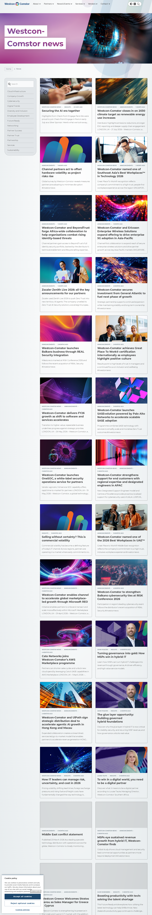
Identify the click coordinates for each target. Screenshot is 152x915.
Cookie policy (36, 891)
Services (11, 145)
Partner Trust (13, 135)
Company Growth (15, 96)
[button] (131, 4)
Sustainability (13, 150)
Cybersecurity (13, 101)
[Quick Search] (138, 4)
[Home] (17, 4)
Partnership (12, 140)
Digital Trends (13, 106)
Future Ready (13, 121)
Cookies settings (23, 910)
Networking (12, 126)
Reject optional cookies (22, 903)
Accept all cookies (22, 896)
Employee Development (18, 116)
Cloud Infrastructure (16, 91)
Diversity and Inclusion (17, 111)
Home (8, 69)
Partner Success (14, 130)
